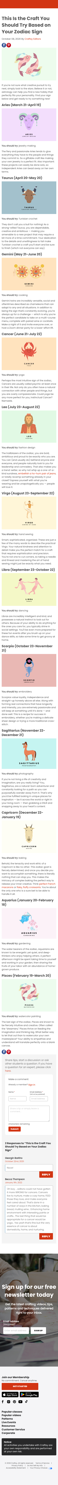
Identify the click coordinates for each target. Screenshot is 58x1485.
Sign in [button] (31, 1084)
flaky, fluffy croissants (29, 887)
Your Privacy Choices (38, 1468)
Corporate (8, 1433)
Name (11, 1092)
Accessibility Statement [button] (16, 1468)
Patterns (7, 1419)
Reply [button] (46, 1174)
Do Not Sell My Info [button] (35, 1466)
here (8, 1071)
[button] (4, 45)
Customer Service (13, 1429)
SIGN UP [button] (38, 1330)
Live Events (9, 1422)
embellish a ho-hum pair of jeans (37, 473)
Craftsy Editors (33, 39)
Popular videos (11, 1415)
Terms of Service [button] (42, 1463)
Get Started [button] (20, 1386)
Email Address (37, 1093)
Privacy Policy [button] (17, 1466)
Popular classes (12, 1412)
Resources (8, 1426)
